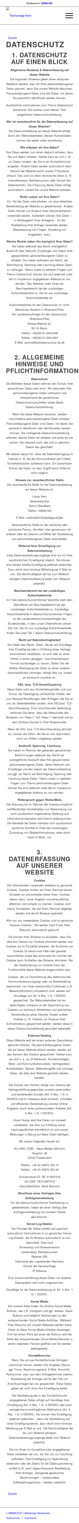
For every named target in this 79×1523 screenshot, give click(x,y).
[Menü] (67, 15)
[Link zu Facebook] (63, 1513)
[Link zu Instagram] (69, 1513)
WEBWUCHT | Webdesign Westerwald (29, 1513)
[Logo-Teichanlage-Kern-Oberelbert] (33, 15)
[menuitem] (67, 15)
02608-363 (46, 3)
